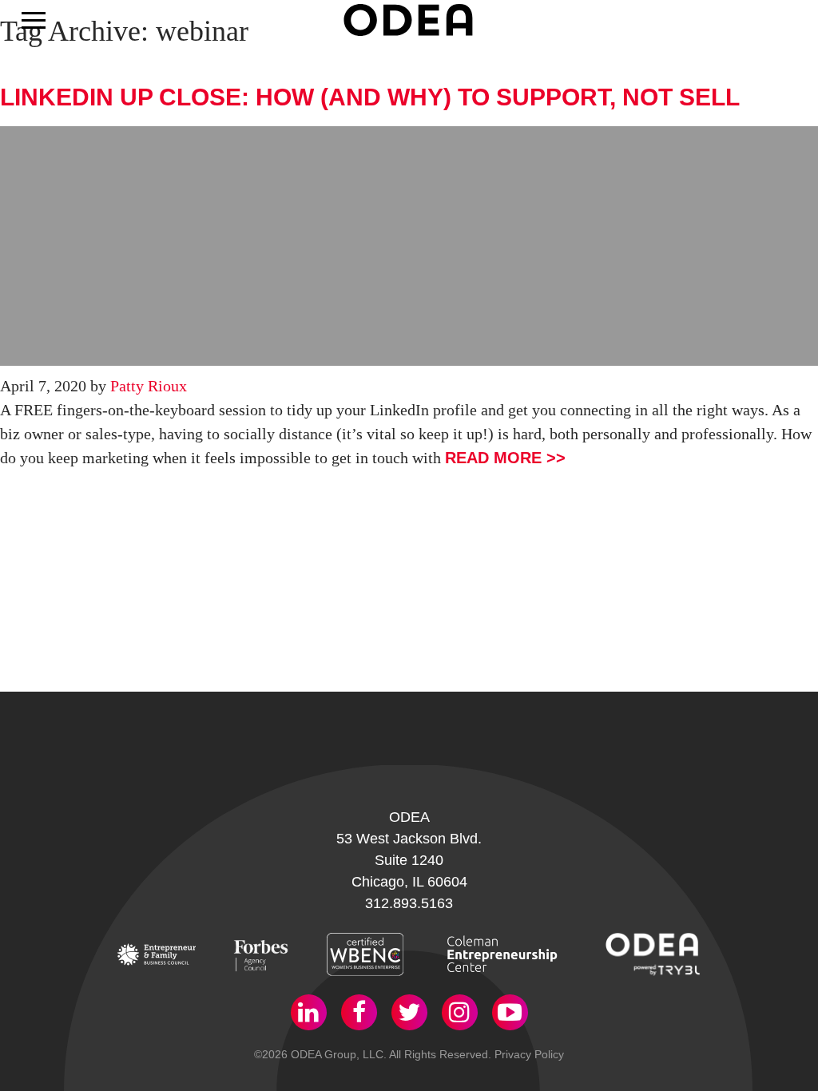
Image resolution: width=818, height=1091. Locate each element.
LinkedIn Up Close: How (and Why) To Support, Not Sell (370, 97)
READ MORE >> (505, 457)
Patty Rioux (148, 386)
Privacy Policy (529, 1054)
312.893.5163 (409, 903)
